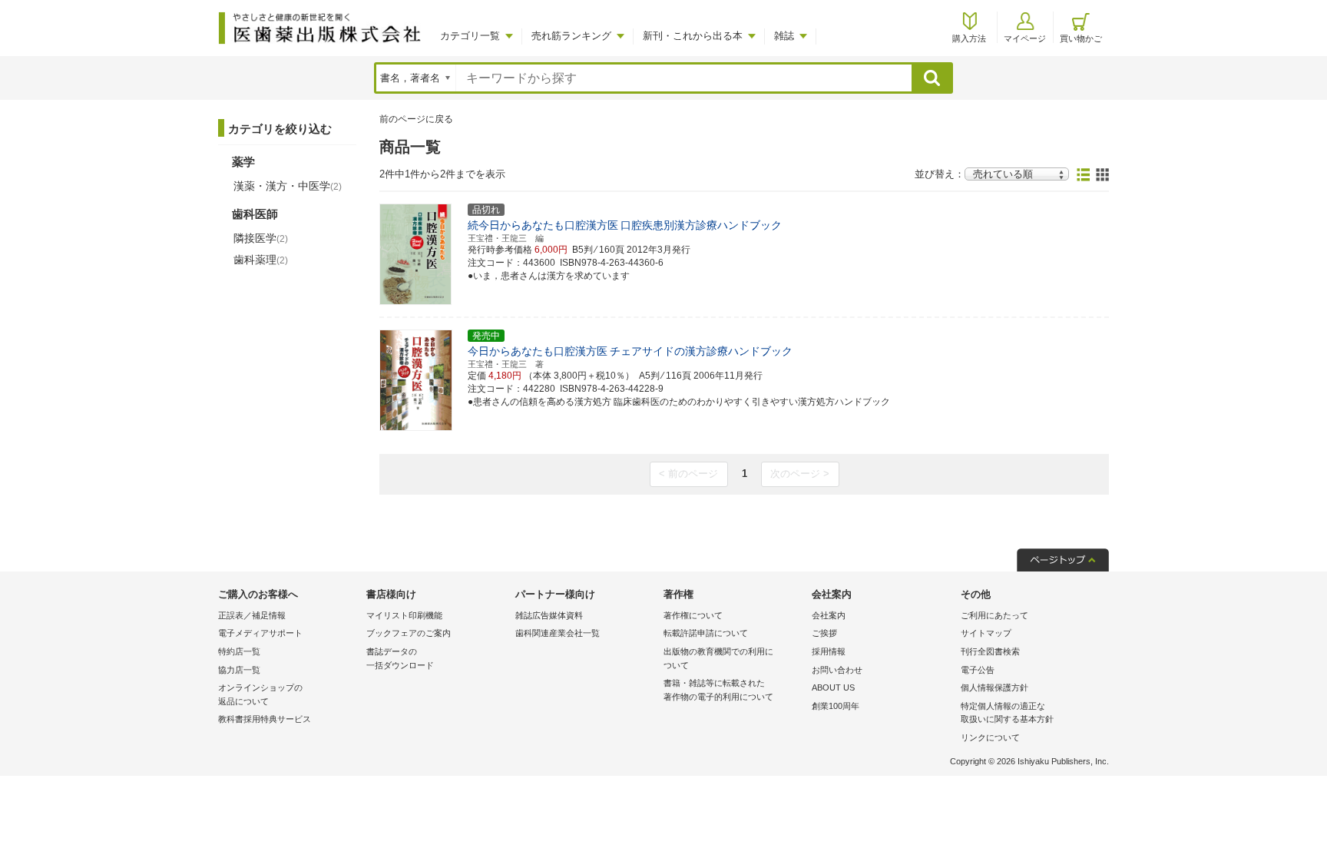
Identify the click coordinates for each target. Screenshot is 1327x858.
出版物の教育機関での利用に (718, 658)
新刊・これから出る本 (693, 35)
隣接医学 (260, 238)
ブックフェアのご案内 (408, 633)
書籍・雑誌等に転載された (718, 689)
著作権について (693, 615)
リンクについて (990, 737)
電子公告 (977, 669)
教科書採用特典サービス (264, 719)
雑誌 (784, 35)
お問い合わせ (837, 669)
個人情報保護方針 (994, 687)
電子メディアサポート (260, 633)
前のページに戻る (416, 119)
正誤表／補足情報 (252, 615)
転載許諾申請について (706, 633)
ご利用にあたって (994, 615)
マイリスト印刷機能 (404, 615)
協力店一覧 (239, 669)
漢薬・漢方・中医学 (287, 186)
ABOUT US (833, 687)
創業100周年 (835, 706)
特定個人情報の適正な (1007, 712)
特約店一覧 (239, 651)
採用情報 (829, 651)
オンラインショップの (260, 694)
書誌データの (400, 658)
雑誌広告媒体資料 (549, 615)
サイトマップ (986, 633)
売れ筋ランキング (571, 35)
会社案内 (829, 615)
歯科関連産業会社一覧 (557, 633)
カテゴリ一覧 (470, 35)
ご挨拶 (824, 633)
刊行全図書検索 (990, 651)
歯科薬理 (260, 259)
